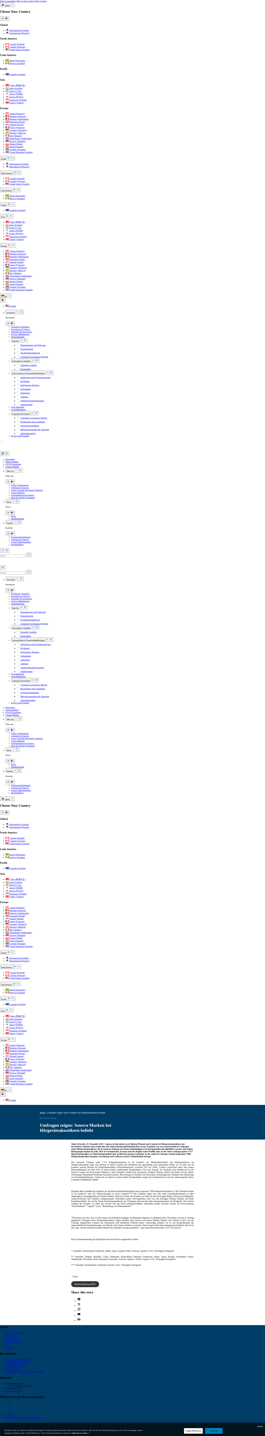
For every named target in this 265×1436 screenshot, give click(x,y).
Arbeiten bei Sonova (20, 488)
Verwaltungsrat (17, 407)
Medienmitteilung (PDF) (85, 1284)
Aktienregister (26, 404)
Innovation (10, 459)
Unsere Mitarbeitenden (21, 542)
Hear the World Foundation (23, 498)
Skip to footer (41, 1)
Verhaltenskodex (13, 1369)
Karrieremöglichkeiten (21, 537)
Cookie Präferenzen (14, 1367)
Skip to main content (25, 1)
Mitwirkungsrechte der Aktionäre (34, 429)
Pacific (4, 205)
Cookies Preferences (193, 1431)
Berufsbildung (17, 544)
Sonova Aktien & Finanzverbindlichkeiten (28, 374)
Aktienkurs (25, 393)
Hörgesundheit (12, 462)
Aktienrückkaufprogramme (32, 401)
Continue (260, 1426)
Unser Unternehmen (20, 485)
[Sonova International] (13, 450)
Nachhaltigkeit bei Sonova (22, 495)
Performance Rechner (29, 385)
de (5, 296)
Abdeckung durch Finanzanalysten (35, 377)
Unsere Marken (12, 467)
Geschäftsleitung (18, 409)
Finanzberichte (26, 349)
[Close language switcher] (3, 300)
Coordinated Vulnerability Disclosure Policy (25, 1372)
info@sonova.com (14, 1391)
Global (4, 159)
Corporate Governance (21, 414)
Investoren (11, 313)
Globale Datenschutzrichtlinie (18, 1359)
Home (42, 1113)
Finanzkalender (17, 337)
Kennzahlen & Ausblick (21, 361)
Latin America (7, 191)
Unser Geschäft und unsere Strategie (27, 490)
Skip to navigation (8, 1)
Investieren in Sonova (20, 329)
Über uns (10, 471)
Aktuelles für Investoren (21, 332)
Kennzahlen (25, 369)
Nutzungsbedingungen (15, 1364)
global (7, 6)
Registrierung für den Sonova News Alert (24, 1417)
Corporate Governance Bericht (33, 418)
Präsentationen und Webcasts (33, 345)
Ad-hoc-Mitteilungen (20, 334)
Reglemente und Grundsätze (32, 422)
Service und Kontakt (20, 436)
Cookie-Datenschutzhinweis (18, 1362)
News (9, 502)
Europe (4, 246)
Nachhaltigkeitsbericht (30, 353)
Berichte (15, 341)
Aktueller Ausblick (28, 365)
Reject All (214, 1431)
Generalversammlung (29, 426)
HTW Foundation (13, 464)
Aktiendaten (25, 389)
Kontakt (9, 1415)
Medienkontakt (17, 519)
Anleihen (24, 397)
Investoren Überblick (20, 327)
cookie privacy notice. (79, 1433)
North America (7, 173)
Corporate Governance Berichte (34, 357)
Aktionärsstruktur (27, 433)
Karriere (10, 523)
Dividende (25, 381)
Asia (3, 217)
